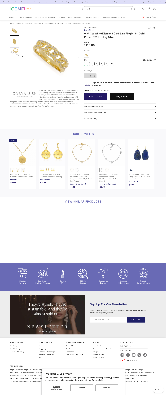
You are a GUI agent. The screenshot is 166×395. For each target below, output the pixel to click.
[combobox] (108, 8)
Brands (62, 17)
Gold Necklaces (26, 378)
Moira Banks (15, 179)
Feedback (70, 352)
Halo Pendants (146, 372)
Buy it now (122, 96)
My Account (70, 349)
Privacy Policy (44, 346)
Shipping (87, 90)
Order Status (71, 346)
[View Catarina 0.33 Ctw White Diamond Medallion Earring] (52, 152)
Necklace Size (98, 357)
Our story (13, 346)
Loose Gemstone (75, 17)
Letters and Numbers (125, 381)
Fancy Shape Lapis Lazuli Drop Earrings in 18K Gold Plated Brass (139, 176)
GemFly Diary (15, 349)
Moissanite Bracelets (138, 375)
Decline (106, 387)
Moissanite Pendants (18, 375)
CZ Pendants (133, 372)
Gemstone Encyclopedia (102, 349)
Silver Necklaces (41, 378)
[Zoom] (51, 56)
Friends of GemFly (17, 352)
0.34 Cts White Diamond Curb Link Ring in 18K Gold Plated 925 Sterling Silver (22, 244)
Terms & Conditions (46, 355)
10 (112, 64)
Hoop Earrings (28, 372)
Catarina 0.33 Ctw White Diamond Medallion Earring (51, 175)
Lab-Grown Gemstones (19, 381)
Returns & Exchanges (47, 352)
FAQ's (41, 357)
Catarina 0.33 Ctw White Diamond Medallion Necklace (22, 175)
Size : (118, 60)
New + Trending (25, 17)
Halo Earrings (15, 372)
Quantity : (88, 71)
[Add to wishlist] (149, 28)
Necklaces (14, 378)
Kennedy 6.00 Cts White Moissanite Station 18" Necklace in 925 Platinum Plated (109, 177)
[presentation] (6, 163)
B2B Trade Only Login (74, 355)
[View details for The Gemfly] (22, 9)
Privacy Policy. (98, 380)
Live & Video (151, 17)
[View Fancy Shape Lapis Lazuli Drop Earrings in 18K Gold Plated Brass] (141, 152)
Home (12, 23)
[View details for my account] (149, 10)
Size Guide (147, 60)
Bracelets (32, 375)
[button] (154, 9)
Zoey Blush (14, 249)
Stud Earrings (137, 370)
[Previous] (22, 57)
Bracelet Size (98, 355)
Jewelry (12, 17)
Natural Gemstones (126, 378)
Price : (87, 42)
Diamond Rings (22, 370)
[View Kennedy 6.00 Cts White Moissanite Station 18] (81, 152)
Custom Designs (93, 17)
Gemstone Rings (36, 370)
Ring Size (96, 352)
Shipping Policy (45, 349)
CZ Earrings (125, 370)
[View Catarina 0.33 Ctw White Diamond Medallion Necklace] (22, 152)
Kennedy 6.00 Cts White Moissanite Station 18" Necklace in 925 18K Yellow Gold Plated (81, 177)
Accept (82, 387)
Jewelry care (98, 346)
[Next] (79, 57)
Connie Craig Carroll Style (114, 17)
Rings (12, 370)
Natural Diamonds (37, 381)
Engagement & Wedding (45, 17)
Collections (20, 23)
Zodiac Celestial (142, 381)
